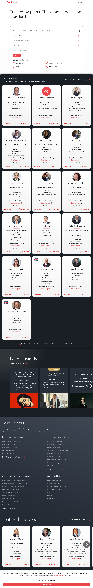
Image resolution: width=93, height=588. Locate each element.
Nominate (31, 430)
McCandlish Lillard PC (16, 543)
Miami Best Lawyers (54, 466)
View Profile (7, 123)
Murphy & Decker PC (46, 102)
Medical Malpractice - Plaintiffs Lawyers (15, 483)
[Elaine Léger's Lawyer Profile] (76, 94)
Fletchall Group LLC (77, 187)
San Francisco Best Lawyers (56, 460)
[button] (78, 36)
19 (68, 344)
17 (63, 344)
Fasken (76, 102)
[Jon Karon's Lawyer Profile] (76, 137)
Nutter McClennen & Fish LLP (16, 102)
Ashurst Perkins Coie (16, 187)
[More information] (21, 117)
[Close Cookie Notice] (91, 572)
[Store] (73, 2)
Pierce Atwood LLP (16, 316)
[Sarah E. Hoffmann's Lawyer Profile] (16, 265)
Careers (50, 495)
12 (50, 344)
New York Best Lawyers (55, 441)
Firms (17, 66)
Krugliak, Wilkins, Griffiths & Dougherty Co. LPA (16, 231)
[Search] (69, 2)
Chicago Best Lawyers (54, 447)
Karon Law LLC (76, 145)
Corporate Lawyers (8, 499)
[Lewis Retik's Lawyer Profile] (46, 222)
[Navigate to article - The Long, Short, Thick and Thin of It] (54, 388)
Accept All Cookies (46, 584)
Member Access (52, 430)
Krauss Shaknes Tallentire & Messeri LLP (46, 145)
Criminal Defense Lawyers (11, 492)
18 (66, 344)
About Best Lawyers (54, 480)
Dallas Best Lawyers (54, 456)
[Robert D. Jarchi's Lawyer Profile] (46, 179)
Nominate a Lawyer (54, 489)
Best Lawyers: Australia (9, 447)
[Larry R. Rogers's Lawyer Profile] (76, 535)
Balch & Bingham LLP (16, 273)
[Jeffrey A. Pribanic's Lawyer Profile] (46, 535)
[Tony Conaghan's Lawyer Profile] (46, 265)
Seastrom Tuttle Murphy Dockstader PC (76, 230)
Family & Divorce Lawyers (11, 489)
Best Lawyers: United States (11, 441)
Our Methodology (53, 483)
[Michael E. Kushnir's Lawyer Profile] (16, 94)
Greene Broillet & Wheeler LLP (47, 187)
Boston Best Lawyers (54, 463)
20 (71, 344)
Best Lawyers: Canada (9, 444)
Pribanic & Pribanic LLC (46, 543)
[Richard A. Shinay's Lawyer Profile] (76, 265)
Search (17, 55)
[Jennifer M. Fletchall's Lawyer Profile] (76, 179)
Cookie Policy (58, 576)
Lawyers (18, 63)
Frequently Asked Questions (56, 486)
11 (47, 344)
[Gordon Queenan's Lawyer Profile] (46, 94)
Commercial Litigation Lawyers (12, 502)
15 (58, 344)
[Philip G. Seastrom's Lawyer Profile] (76, 222)
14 (55, 344)
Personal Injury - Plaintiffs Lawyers (13, 480)
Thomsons (46, 273)
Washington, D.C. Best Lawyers (57, 450)
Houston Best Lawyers (54, 453)
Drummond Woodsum (76, 273)
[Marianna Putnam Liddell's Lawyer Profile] (16, 308)
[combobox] (44, 30)
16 (60, 344)
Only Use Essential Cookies (46, 580)
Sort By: (67, 79)
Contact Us (51, 499)
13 (53, 344)
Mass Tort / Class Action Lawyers (13, 486)
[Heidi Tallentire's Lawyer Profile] (46, 137)
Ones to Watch (54, 66)
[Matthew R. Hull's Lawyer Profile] (16, 222)
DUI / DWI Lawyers (8, 495)
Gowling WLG (46, 230)
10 (45, 344)
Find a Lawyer (11, 430)
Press (49, 492)
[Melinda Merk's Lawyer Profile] (16, 535)
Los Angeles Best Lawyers (55, 444)
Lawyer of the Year (56, 63)
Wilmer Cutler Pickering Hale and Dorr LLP (16, 146)
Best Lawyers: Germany (10, 453)
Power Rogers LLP (76, 543)
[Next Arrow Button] (86, 544)
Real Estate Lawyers (8, 505)
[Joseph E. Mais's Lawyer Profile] (16, 179)
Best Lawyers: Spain (8, 450)
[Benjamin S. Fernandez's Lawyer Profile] (16, 137)
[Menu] (3, 2)
